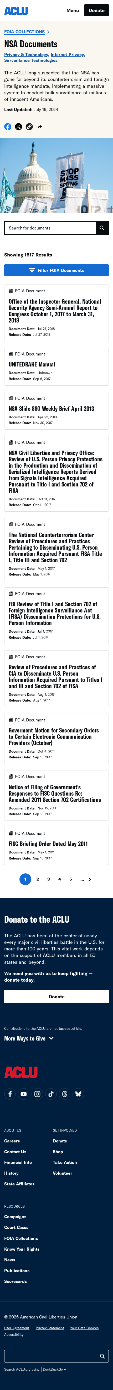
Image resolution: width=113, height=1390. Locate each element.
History (11, 1172)
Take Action (65, 1162)
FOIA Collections (24, 31)
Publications (16, 1270)
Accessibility (13, 1334)
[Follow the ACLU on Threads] (64, 1094)
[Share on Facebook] (7, 128)
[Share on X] (18, 128)
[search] (102, 1356)
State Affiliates (19, 1183)
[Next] (91, 879)
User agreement (16, 1328)
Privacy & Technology (26, 54)
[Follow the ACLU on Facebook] (10, 1094)
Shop (58, 1151)
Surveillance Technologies (31, 60)
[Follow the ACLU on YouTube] (23, 1094)
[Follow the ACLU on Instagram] (37, 1094)
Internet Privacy (67, 54)
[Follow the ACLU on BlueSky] (78, 1094)
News (9, 1259)
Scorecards (15, 1281)
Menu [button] (72, 10)
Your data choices (84, 1328)
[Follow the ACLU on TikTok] (51, 1094)
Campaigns (15, 1216)
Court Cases (16, 1227)
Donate (97, 10)
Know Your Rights (21, 1248)
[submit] (102, 228)
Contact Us (15, 1151)
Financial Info (18, 1162)
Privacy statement (50, 1328)
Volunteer (62, 1172)
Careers (12, 1140)
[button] (29, 127)
